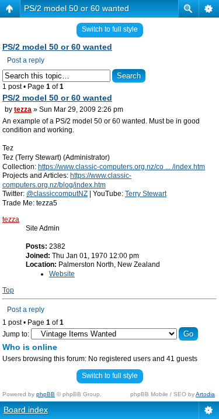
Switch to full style (110, 29)
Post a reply (25, 60)
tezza (23, 109)
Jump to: (15, 334)
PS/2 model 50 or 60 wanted (76, 8)
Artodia (205, 394)
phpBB (45, 394)
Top (8, 290)
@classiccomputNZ (57, 194)
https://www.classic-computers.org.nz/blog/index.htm (66, 180)
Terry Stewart (145, 194)
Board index (26, 409)
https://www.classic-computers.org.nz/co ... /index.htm (121, 167)
